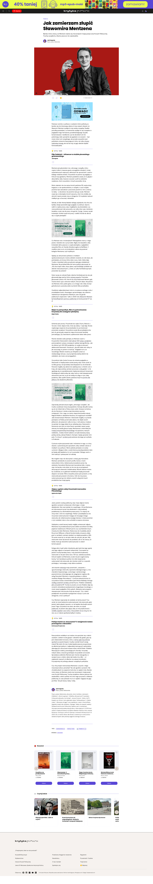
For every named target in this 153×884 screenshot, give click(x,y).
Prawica (45, 19)
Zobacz (44, 783)
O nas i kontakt (56, 862)
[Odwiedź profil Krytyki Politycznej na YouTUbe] (33, 873)
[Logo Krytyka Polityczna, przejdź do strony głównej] (76, 11)
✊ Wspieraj (83, 865)
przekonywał (67, 437)
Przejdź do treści (8, 5)
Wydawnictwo (19, 858)
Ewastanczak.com (91, 872)
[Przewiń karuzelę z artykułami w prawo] (117, 812)
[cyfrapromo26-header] (76, 4)
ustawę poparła (75, 277)
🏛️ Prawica (80, 729)
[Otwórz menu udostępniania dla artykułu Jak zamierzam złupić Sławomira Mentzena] (56, 98)
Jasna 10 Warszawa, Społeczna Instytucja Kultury (29, 865)
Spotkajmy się (56, 865)
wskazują (63, 568)
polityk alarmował (82, 264)
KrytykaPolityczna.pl (21, 855)
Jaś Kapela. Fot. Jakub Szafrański (35, 93)
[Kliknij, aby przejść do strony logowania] (143, 11)
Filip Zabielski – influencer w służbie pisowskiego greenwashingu (70, 155)
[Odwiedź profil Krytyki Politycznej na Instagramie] (26, 873)
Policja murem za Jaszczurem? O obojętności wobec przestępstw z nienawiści (72, 623)
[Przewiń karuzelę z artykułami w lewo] (36, 812)
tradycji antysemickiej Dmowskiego (63, 431)
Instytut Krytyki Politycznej (23, 862)
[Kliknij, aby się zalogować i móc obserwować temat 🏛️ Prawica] (85, 729)
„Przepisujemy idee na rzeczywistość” (26, 850)
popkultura (70, 729)
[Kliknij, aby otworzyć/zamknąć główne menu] (3, 11)
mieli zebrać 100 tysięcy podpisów (80, 341)
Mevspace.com (78, 872)
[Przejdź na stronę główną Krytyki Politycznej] (26, 841)
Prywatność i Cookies (86, 858)
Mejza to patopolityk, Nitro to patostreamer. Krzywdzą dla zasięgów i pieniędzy (69, 311)
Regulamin (83, 855)
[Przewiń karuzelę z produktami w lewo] (36, 769)
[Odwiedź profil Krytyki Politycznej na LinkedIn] (36, 873)
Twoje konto (83, 862)
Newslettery (55, 858)
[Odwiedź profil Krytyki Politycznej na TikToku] (30, 873)
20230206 (60, 732)
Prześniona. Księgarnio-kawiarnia (61, 855)
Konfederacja (60, 729)
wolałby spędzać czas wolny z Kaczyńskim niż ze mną (69, 611)
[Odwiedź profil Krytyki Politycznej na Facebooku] (23, 873)
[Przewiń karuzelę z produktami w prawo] (117, 769)
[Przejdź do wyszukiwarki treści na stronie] (9, 11)
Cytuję (80, 211)
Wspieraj (18, 11)
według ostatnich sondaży (60, 583)
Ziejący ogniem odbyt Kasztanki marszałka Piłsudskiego (69, 490)
